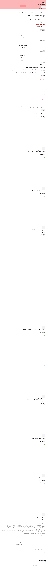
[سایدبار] (44, 554)
